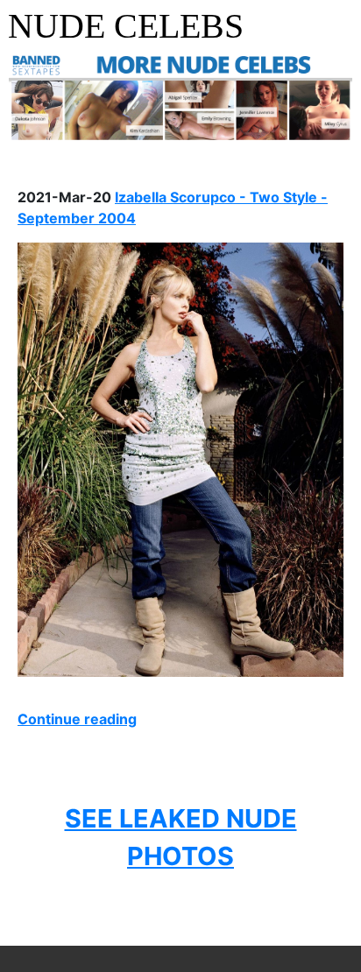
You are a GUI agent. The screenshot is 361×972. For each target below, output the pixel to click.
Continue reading (77, 719)
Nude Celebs (126, 26)
